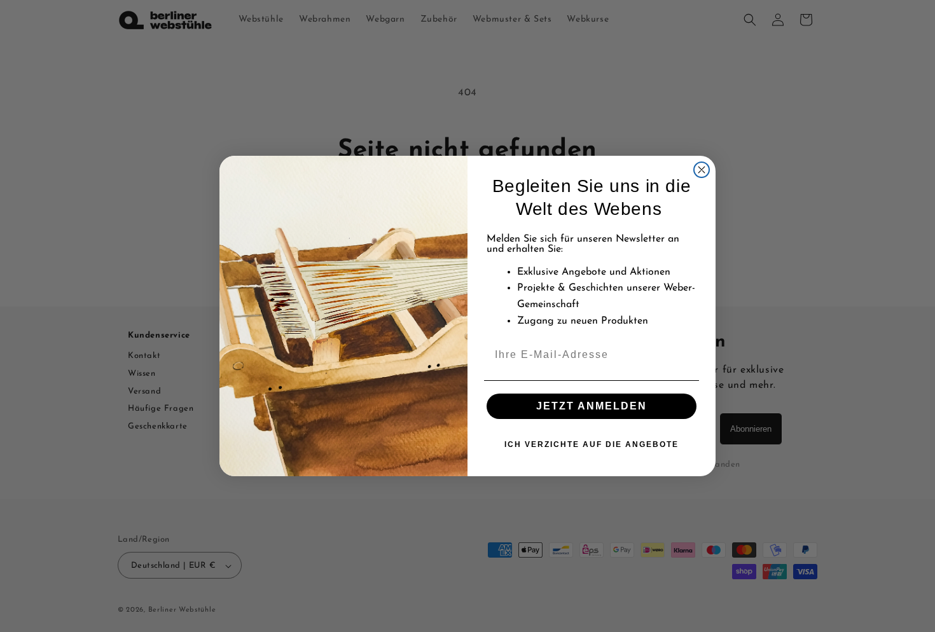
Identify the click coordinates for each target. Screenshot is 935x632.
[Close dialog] (701, 169)
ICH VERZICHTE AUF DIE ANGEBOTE (591, 444)
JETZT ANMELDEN (591, 406)
